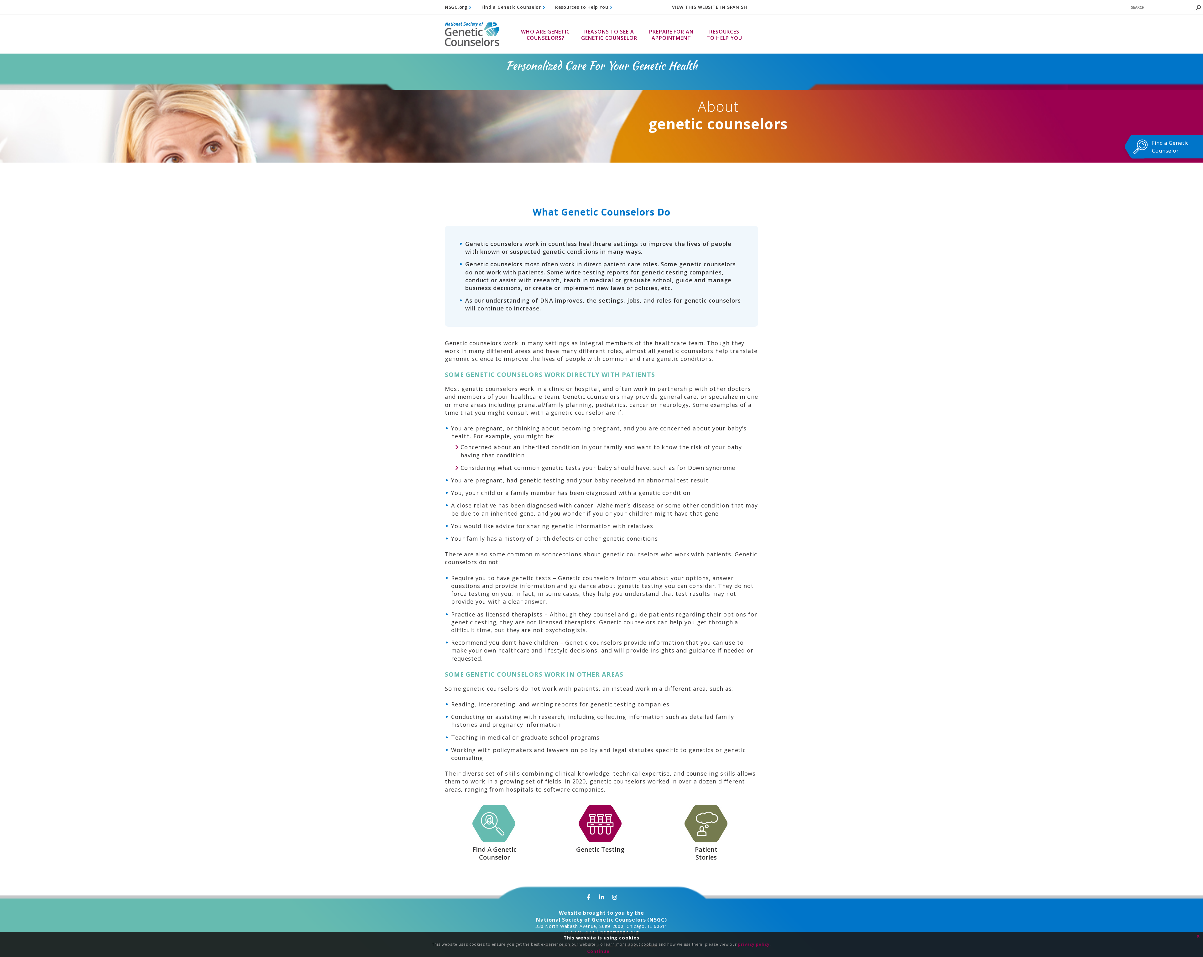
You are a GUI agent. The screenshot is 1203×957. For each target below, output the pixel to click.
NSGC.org (457, 7)
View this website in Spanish (709, 7)
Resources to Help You (582, 7)
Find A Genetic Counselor (494, 853)
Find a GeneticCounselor (1170, 146)
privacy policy (754, 944)
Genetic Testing (600, 849)
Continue (598, 951)
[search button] (1198, 7)
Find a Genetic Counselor (512, 7)
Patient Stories (706, 853)
